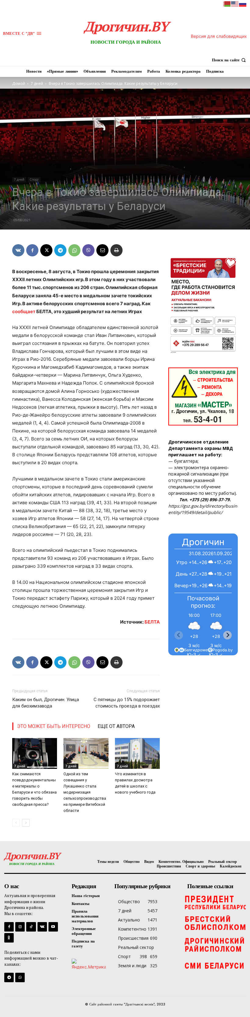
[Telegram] (60, 250)
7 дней (37, 83)
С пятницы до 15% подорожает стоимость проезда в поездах (127, 703)
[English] (235, 3)
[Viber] (88, 250)
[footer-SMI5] (215, 966)
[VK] (18, 250)
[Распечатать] (116, 250)
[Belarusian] (227, 3)
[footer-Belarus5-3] (215, 902)
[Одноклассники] (9, 938)
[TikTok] (31, 927)
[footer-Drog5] (215, 945)
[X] (46, 250)
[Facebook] (32, 250)
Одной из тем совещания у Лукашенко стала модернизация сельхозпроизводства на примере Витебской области (84, 792)
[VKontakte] (42, 927)
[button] (229, 60)
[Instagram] (20, 927)
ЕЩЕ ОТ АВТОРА (116, 726)
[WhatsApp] (74, 250)
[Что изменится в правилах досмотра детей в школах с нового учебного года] (137, 753)
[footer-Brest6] (215, 923)
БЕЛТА (152, 622)
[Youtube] (53, 927)
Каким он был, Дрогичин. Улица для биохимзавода (45, 703)
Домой (18, 83)
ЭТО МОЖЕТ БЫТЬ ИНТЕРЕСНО (53, 726)
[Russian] (243, 3)
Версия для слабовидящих (219, 36)
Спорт (34, 179)
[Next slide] (227, 635)
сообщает (23, 311)
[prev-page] (16, 823)
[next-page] (26, 823)
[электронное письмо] (102, 250)
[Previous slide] (178, 635)
